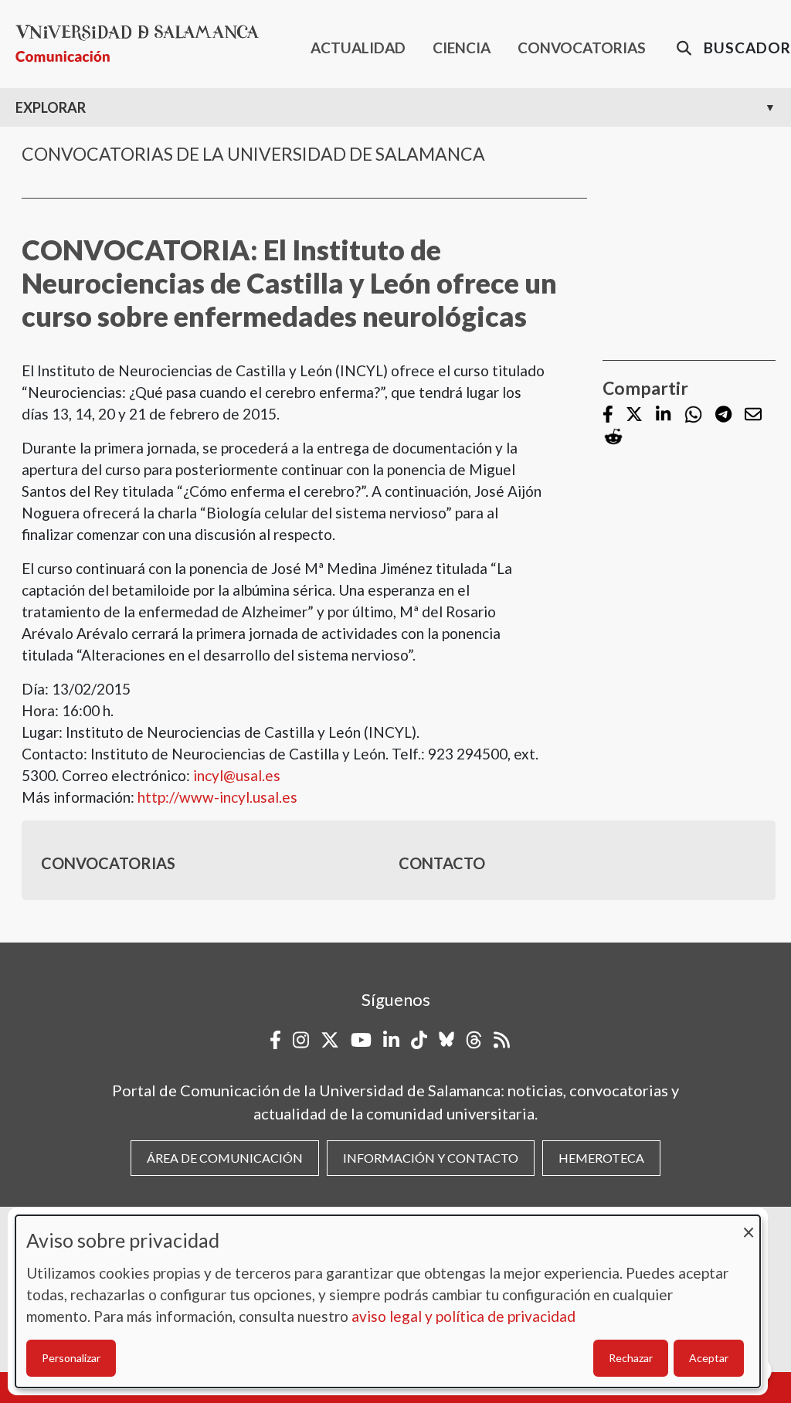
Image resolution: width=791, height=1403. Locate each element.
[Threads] (474, 1040)
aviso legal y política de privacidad (463, 1316)
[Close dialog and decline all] (748, 1225)
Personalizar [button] (71, 1357)
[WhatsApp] (693, 414)
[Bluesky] (446, 1040)
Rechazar (631, 1357)
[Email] (753, 415)
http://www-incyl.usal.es (217, 797)
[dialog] (387, 1301)
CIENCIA (462, 47)
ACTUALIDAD (358, 47)
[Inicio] (143, 44)
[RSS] (502, 1040)
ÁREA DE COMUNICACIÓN (225, 1157)
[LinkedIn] (663, 415)
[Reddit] (613, 437)
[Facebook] (608, 415)
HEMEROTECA (601, 1157)
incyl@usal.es (236, 775)
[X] (634, 415)
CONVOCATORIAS (582, 47)
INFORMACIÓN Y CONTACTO (430, 1157)
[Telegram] (723, 415)
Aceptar (708, 1357)
